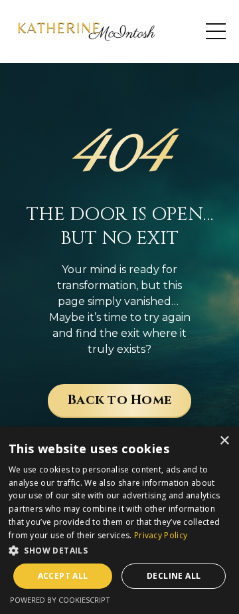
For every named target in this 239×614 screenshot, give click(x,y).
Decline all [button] (173, 575)
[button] (119, 550)
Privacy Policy (160, 535)
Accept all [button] (63, 575)
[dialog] (119, 520)
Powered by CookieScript (60, 600)
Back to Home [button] (119, 400)
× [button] (224, 441)
